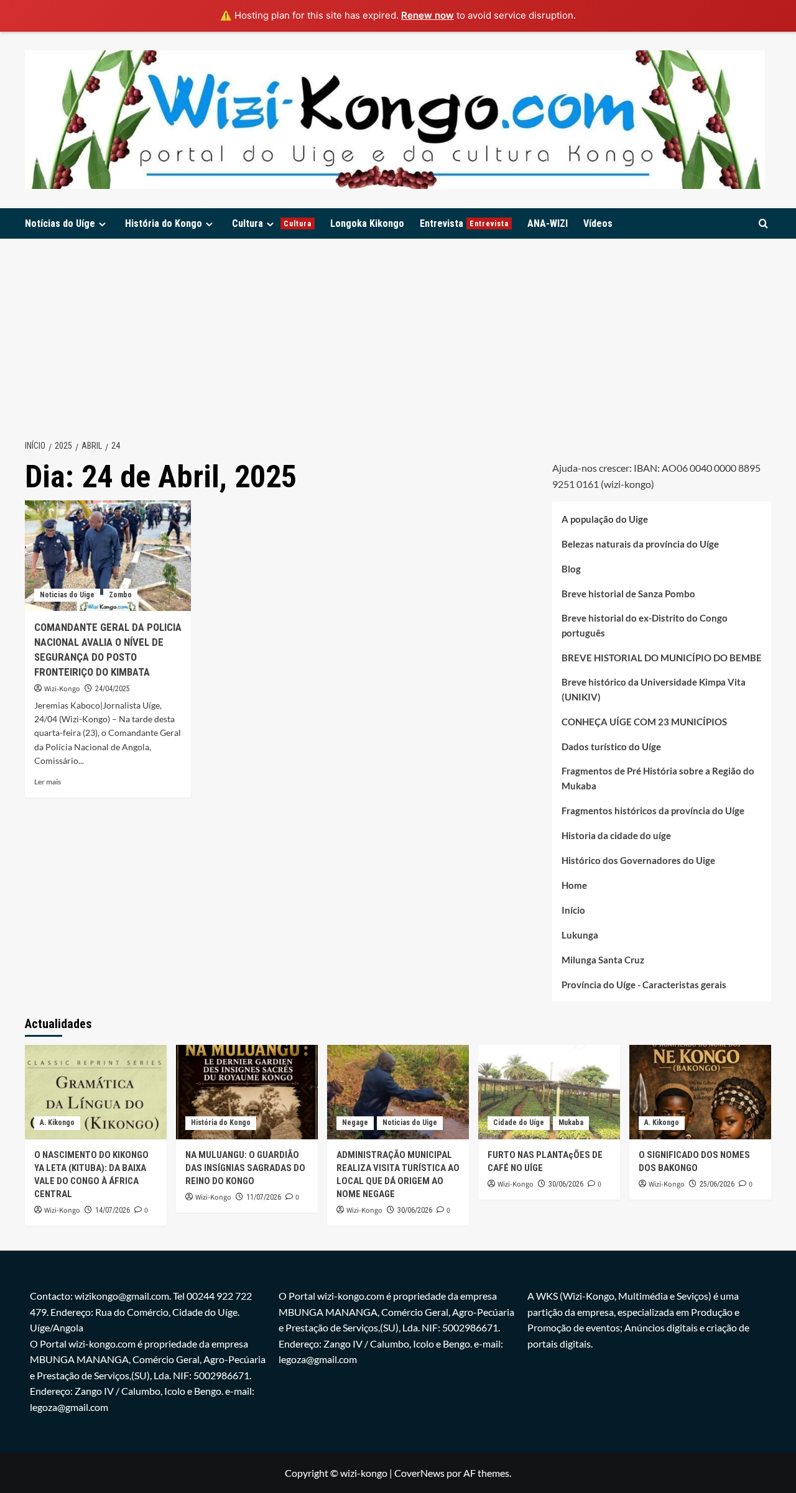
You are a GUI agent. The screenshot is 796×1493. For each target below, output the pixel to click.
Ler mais (47, 781)
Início (573, 909)
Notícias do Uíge (60, 223)
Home (574, 884)
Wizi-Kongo (62, 689)
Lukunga (580, 934)
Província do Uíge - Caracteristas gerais (644, 984)
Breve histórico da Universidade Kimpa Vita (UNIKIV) (654, 689)
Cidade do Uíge (518, 1122)
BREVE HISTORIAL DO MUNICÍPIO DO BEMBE (662, 657)
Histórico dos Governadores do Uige (638, 859)
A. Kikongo (57, 1122)
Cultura (272, 223)
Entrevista (464, 223)
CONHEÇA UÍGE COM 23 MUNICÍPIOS (644, 721)
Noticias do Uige (67, 594)
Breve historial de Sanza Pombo (628, 593)
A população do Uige (605, 518)
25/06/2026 (717, 1184)
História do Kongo (163, 223)
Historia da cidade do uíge (616, 834)
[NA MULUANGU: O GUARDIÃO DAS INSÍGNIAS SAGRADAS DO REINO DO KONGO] (247, 1092)
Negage (355, 1122)
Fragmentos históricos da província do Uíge (653, 809)
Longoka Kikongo (367, 223)
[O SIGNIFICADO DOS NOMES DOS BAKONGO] (700, 1092)
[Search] (763, 223)
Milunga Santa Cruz (603, 959)
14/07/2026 (112, 1210)
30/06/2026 (414, 1210)
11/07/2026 (263, 1197)
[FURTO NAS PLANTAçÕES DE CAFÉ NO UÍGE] (549, 1092)
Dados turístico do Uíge (611, 745)
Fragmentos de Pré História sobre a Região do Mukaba (658, 778)
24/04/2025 (112, 688)
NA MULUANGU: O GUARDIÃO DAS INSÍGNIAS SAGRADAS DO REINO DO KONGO (245, 1168)
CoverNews (419, 1473)
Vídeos (598, 223)
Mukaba (570, 1122)
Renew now (427, 15)
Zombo (120, 594)
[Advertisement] (398, 332)
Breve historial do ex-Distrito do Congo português (645, 625)
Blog (571, 568)
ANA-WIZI (547, 223)
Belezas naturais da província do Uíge (640, 543)
